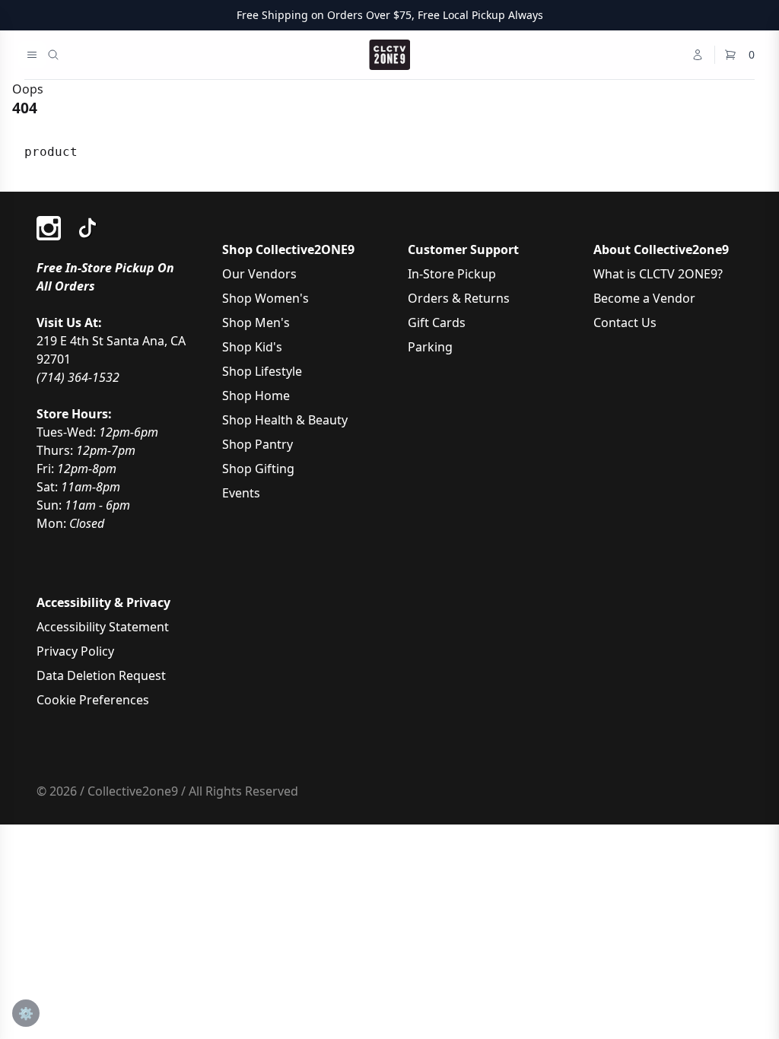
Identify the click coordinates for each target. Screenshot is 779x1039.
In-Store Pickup (452, 273)
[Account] (697, 54)
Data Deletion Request (101, 675)
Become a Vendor (644, 298)
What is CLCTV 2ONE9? (658, 273)
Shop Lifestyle (262, 371)
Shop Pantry (257, 444)
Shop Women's (265, 298)
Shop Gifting (258, 468)
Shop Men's (256, 322)
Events (241, 493)
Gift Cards (437, 322)
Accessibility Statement (103, 626)
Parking (430, 346)
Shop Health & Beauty (285, 419)
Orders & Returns (459, 298)
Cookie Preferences (93, 699)
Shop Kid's (252, 346)
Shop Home (256, 395)
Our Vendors (259, 273)
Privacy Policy (75, 651)
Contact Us (625, 322)
